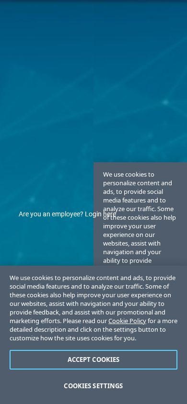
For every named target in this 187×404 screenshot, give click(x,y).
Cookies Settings (93, 386)
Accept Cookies (94, 359)
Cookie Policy (127, 320)
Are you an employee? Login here (67, 214)
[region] (93, 335)
